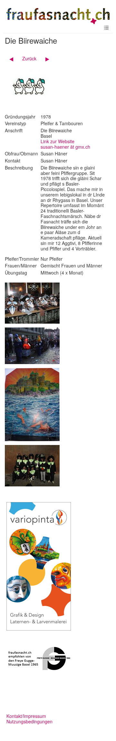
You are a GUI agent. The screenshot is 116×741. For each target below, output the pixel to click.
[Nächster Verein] (45, 58)
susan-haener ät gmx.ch (65, 147)
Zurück (29, 58)
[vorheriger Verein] (13, 58)
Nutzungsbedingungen (29, 721)
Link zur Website (57, 141)
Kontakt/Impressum (26, 716)
